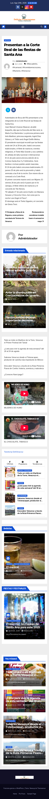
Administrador (21, 61)
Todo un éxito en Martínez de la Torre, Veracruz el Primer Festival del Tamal (29, 475)
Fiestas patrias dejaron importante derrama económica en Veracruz (21, 320)
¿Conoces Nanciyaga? (13, 374)
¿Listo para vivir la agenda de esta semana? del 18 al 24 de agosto (29, 488)
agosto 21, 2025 (15, 705)
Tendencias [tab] (37, 464)
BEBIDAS (9, 564)
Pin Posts (22, 794)
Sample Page (31, 794)
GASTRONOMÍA (22, 495)
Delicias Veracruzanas (21, 564)
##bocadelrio (32, 64)
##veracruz (25, 71)
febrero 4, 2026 (15, 631)
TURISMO (20, 483)
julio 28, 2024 (14, 574)
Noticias (7, 40)
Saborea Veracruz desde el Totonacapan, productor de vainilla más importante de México (29, 502)
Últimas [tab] (10, 464)
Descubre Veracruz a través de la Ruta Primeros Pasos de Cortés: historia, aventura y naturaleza (30, 514)
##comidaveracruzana (31, 67)
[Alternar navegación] (22, 26)
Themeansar (41, 788)
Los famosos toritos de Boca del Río (21, 569)
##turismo (17, 71)
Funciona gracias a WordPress (14, 788)
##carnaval (17, 67)
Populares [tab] (23, 464)
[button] (41, 27)
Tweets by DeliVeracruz (13, 452)
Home (15, 794)
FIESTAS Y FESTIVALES (24, 470)
